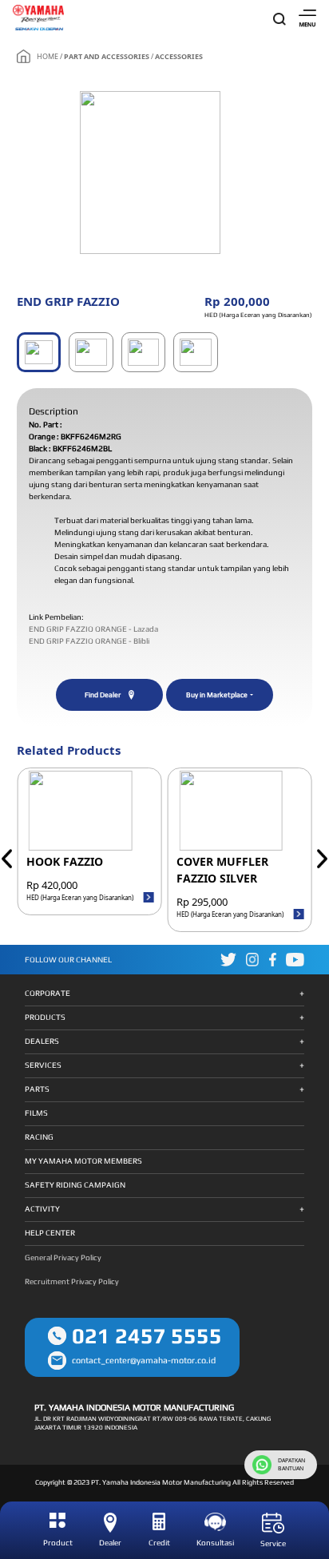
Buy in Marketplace (217, 695)
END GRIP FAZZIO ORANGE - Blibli (89, 641)
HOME (47, 56)
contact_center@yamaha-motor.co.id (144, 1360)
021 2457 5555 (147, 1335)
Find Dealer (103, 695)
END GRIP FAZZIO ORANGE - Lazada (93, 629)
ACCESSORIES (179, 56)
